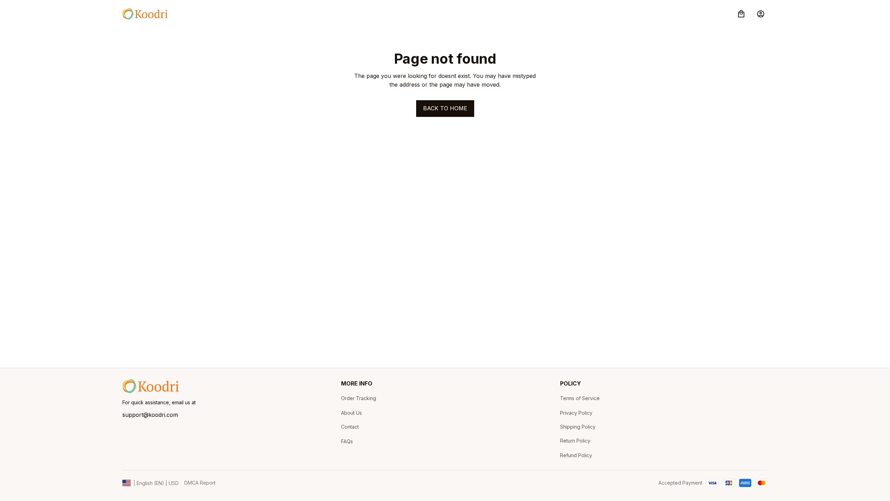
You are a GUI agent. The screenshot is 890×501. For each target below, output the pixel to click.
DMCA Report (200, 483)
